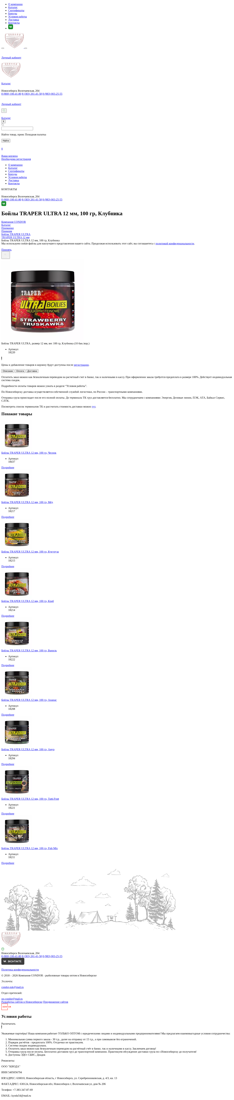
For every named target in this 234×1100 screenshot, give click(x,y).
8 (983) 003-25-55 (52, 93)
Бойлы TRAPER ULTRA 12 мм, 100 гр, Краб (27, 601)
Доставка (13, 19)
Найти (6, 140)
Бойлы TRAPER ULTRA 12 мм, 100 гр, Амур (27, 749)
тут (93, 406)
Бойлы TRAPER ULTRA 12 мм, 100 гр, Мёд (27, 502)
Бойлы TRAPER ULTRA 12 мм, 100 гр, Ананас (29, 699)
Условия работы (17, 16)
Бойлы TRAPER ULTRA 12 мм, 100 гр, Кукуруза (30, 551)
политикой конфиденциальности (175, 243)
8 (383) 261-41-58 (32, 93)
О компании (15, 4)
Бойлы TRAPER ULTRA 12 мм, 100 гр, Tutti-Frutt (30, 798)
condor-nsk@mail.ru (12, 987)
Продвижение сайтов (55, 1001)
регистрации (81, 364)
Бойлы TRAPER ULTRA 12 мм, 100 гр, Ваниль (29, 650)
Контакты (14, 22)
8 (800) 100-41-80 (11, 93)
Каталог (13, 7)
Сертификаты (16, 10)
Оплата (20, 371)
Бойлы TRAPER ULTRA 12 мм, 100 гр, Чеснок (28, 452)
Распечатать (8, 1023)
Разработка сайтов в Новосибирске (21, 1001)
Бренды (12, 13)
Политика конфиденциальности (20, 969)
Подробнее (7, 467)
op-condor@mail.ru (12, 998)
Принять (6, 249)
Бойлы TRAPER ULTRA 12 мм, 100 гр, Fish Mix (29, 848)
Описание (8, 371)
